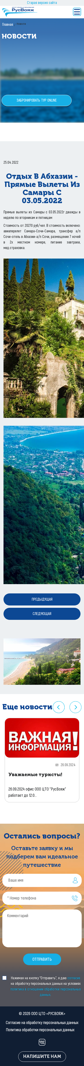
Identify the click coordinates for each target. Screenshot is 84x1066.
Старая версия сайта (42, 2)
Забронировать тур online (37, 100)
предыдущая (42, 599)
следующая (42, 613)
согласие (73, 978)
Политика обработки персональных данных (40, 1029)
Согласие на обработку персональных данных (42, 1022)
